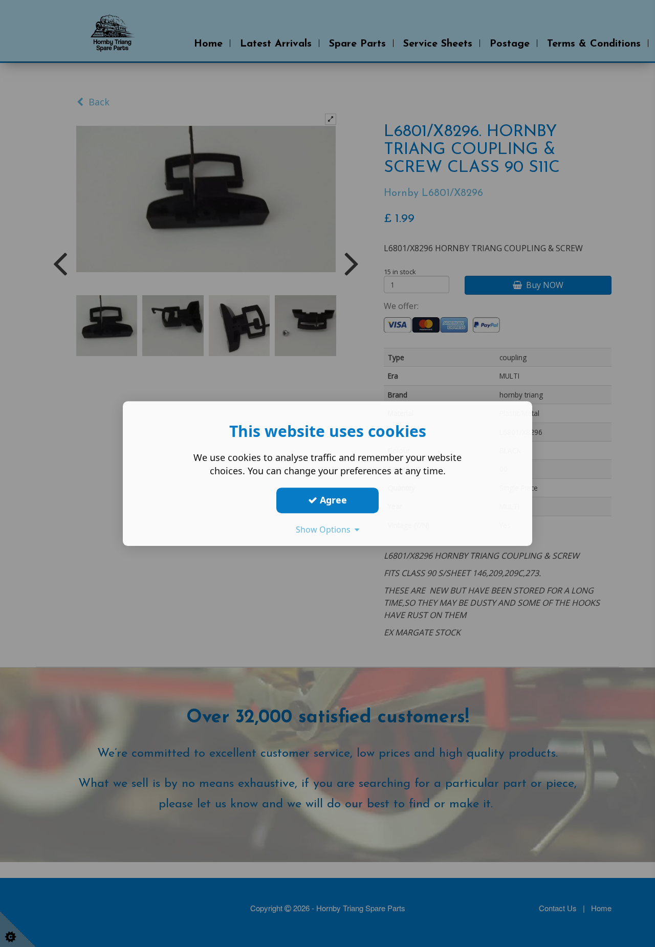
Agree (332, 500)
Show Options (325, 529)
